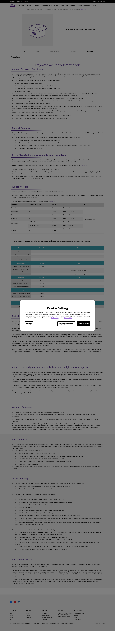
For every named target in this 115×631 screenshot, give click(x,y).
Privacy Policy (68, 318)
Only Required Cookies (66, 324)
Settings (29, 324)
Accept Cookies (83, 324)
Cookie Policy (55, 318)
